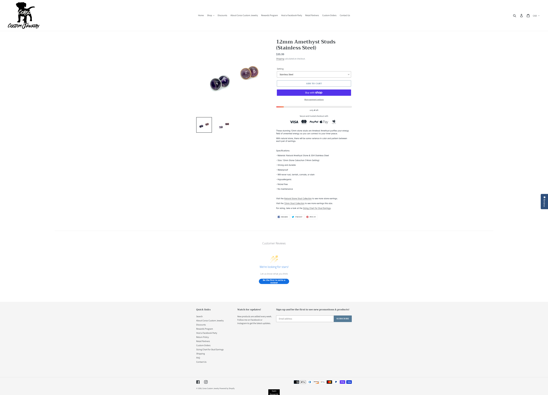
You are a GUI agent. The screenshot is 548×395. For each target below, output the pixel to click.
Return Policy (202, 337)
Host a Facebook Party (206, 332)
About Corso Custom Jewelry (210, 320)
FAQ (198, 357)
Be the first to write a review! (274, 281)
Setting (280, 68)
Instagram (242, 323)
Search (199, 316)
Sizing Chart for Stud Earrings (317, 208)
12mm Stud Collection (294, 203)
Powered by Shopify (227, 388)
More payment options (314, 99)
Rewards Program (204, 328)
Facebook (255, 319)
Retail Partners (203, 341)
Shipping (280, 58)
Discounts (201, 324)
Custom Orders (203, 345)
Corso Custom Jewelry (210, 388)
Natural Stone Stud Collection (298, 198)
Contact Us (201, 361)
